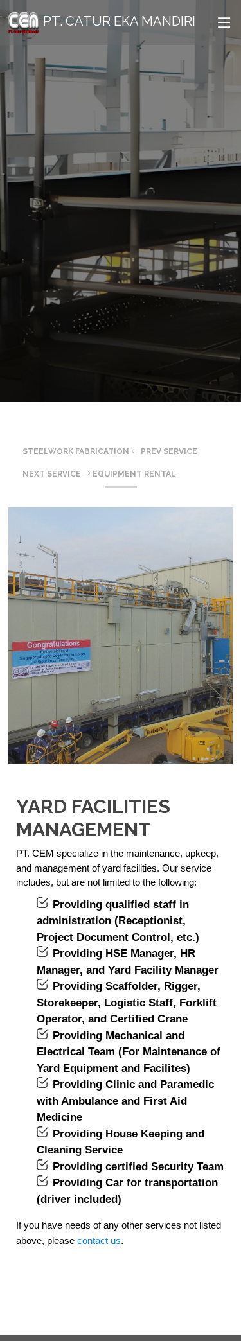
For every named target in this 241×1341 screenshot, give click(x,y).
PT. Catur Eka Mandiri (117, 21)
